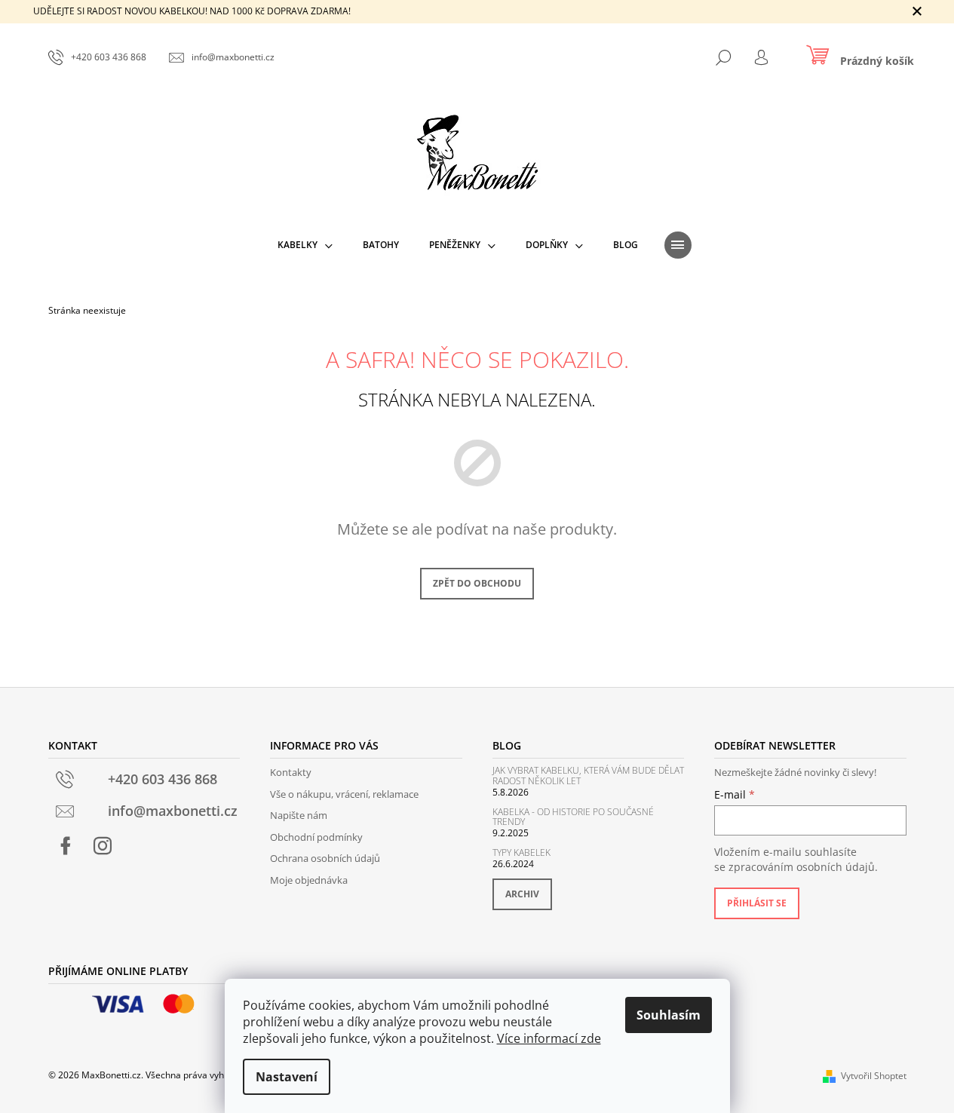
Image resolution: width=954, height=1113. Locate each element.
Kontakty (290, 772)
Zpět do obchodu (477, 583)
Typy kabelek (521, 852)
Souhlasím (669, 1015)
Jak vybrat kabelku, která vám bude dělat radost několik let (588, 775)
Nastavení (286, 1077)
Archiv (522, 894)
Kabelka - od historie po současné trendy (573, 816)
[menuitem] (305, 245)
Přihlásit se (757, 903)
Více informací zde (549, 1038)
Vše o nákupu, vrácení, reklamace (344, 794)
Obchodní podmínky (316, 837)
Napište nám (298, 815)
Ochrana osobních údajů (325, 858)
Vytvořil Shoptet (873, 1075)
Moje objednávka (309, 880)
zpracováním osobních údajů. (803, 867)
